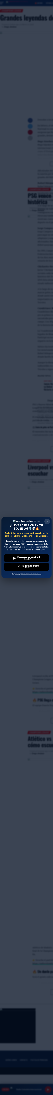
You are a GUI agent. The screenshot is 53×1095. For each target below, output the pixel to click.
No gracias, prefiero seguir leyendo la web (26, 574)
